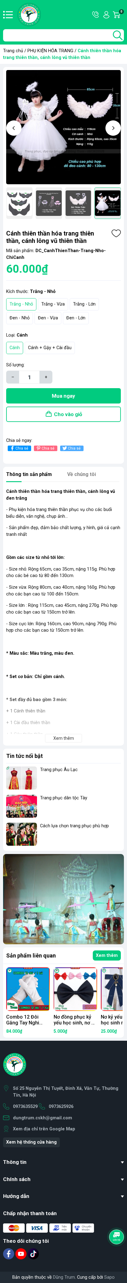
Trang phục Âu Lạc (59, 769)
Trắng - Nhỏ (21, 304)
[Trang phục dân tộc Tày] (21, 806)
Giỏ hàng (122, 15)
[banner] (63, 899)
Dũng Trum (64, 1277)
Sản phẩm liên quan (31, 955)
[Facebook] (9, 1253)
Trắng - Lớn (84, 304)
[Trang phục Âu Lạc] (21, 778)
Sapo (109, 1277)
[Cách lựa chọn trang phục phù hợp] (21, 834)
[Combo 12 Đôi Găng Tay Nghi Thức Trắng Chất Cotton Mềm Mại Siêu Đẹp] (28, 989)
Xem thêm (107, 955)
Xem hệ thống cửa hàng (31, 1142)
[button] (14, 128)
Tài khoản (106, 14)
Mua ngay (63, 396)
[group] (63, 127)
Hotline (96, 14)
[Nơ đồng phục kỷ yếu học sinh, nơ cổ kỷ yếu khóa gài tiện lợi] (75, 989)
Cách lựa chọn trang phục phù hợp (74, 826)
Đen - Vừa (48, 318)
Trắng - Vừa (53, 304)
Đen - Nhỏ (20, 318)
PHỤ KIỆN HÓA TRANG (50, 50)
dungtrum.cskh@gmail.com (42, 1118)
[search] (118, 35)
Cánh (15, 347)
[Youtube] (21, 1253)
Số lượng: (15, 365)
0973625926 (61, 1106)
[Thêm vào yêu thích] (116, 233)
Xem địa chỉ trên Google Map (44, 1129)
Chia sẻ (21, 448)
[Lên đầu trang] (117, 1253)
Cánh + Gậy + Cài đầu (50, 347)
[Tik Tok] (33, 1253)
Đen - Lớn (75, 318)
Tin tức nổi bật (24, 756)
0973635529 (25, 1106)
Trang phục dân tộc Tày (63, 798)
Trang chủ (13, 50)
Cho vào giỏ (68, 414)
